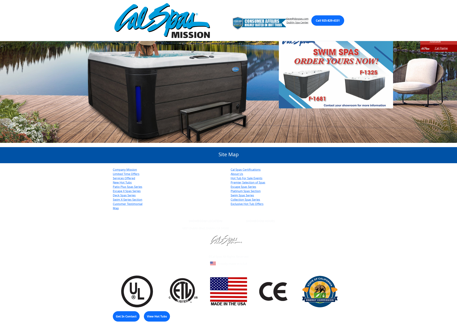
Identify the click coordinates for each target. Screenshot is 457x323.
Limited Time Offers (126, 174)
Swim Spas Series (242, 195)
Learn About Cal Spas (221, 252)
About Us (237, 174)
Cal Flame (441, 48)
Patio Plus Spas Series (127, 187)
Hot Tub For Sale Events (246, 178)
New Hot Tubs (122, 182)
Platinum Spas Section (246, 191)
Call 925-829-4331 (328, 20)
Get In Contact (126, 316)
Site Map (244, 252)
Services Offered (124, 178)
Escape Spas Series (243, 187)
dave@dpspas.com (297, 18)
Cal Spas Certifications (246, 170)
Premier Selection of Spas (248, 182)
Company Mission (125, 170)
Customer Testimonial (127, 204)
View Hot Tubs (157, 316)
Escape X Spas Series (127, 191)
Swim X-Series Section (127, 200)
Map (116, 208)
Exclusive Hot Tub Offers (247, 204)
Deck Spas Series (124, 195)
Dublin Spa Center (297, 22)
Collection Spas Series (245, 200)
